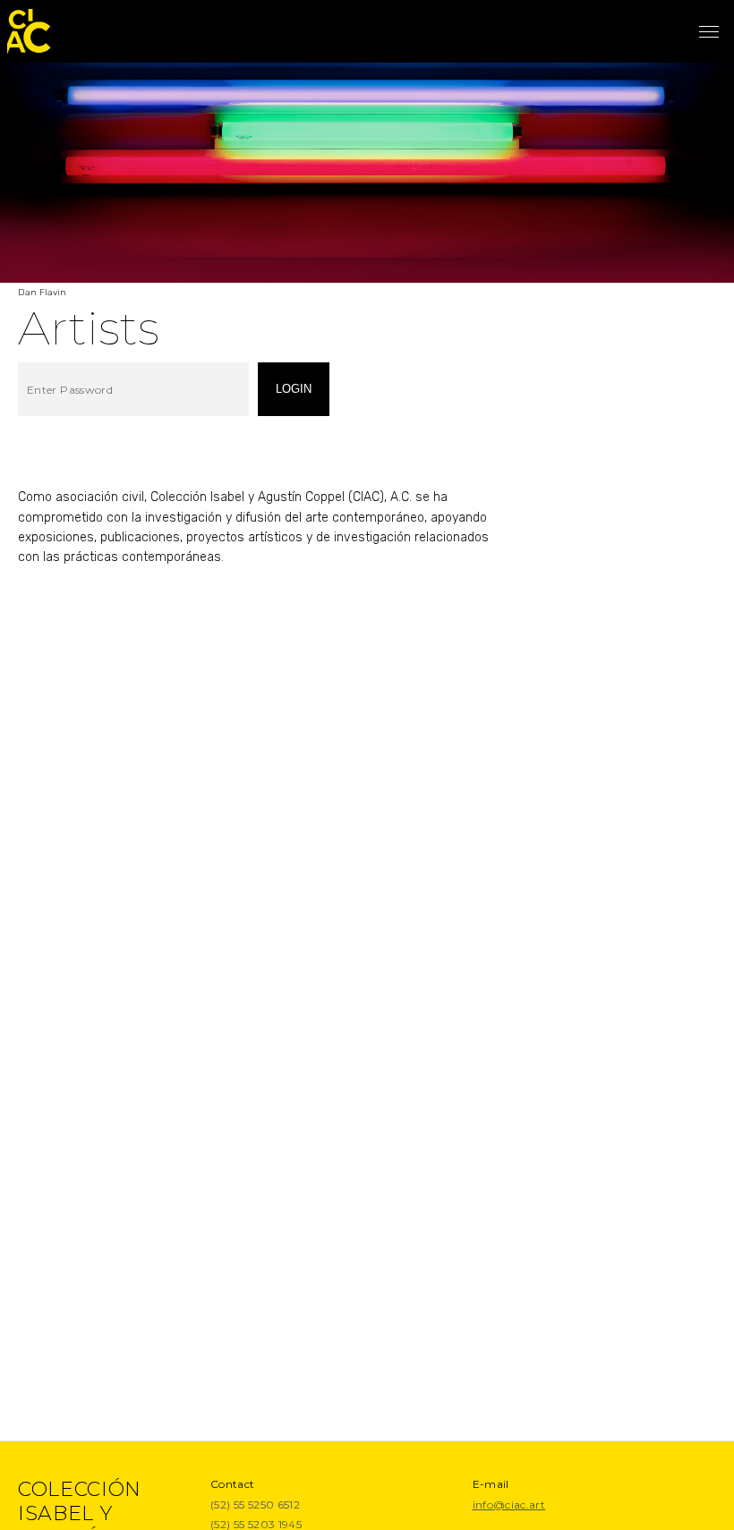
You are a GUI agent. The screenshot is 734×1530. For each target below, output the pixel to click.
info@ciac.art (509, 1504)
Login (294, 388)
